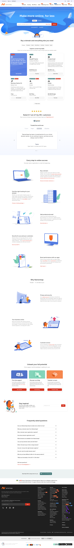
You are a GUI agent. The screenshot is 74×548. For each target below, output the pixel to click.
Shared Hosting (40, 512)
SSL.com (51, 510)
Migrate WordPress (41, 515)
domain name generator (56, 174)
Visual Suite (53, 260)
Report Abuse (64, 497)
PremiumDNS (40, 497)
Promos (23, 45)
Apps (51, 45)
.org (40, 27)
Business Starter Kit (66, 503)
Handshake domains (42, 492)
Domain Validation (53, 512)
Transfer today (55, 389)
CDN (51, 494)
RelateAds (64, 510)
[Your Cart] (65, 1)
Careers (63, 522)
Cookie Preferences (69, 532)
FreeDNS (39, 498)
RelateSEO (64, 506)
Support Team (51, 344)
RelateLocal (64, 511)
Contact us (4, 1)
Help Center (64, 4)
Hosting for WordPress (42, 503)
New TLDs (40, 491)
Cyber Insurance (54, 497)
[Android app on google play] (61, 544)
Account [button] (70, 4)
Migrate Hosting (53, 505)
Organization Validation (54, 511)
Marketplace (64, 500)
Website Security (54, 489)
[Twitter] (3, 507)
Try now (37, 73)
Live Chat (63, 495)
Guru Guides (22, 384)
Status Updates (64, 491)
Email (39, 4)
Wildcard (51, 516)
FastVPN (53, 495)
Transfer (39, 20)
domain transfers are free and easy (47, 178)
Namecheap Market (41, 494)
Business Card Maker (66, 520)
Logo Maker (45, 260)
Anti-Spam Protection (54, 500)
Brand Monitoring (66, 512)
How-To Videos (65, 493)
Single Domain (52, 515)
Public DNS (52, 499)
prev (14, 140)
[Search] (71, 1)
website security (45, 297)
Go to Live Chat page (46, 473)
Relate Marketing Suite (67, 505)
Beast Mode (48, 24)
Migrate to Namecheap (42, 509)
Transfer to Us (57, 4)
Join (63, 405)
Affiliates (63, 524)
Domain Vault (53, 492)
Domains (24, 4)
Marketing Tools (45, 4)
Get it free (55, 73)
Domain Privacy (53, 488)
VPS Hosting (40, 505)
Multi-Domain (52, 517)
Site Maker (25, 199)
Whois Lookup (40, 495)
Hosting (29, 4)
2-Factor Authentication (27, 240)
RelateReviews (65, 509)
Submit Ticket (64, 494)
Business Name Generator (66, 518)
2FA (50, 498)
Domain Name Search (42, 488)
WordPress (34, 4)
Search (54, 24)
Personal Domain (41, 493)
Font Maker (64, 516)
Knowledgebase (65, 492)
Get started (18, 97)
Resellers (51, 520)
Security (51, 4)
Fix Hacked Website (54, 491)
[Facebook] (6, 507)
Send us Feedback (65, 527)
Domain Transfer (41, 489)
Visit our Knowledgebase (23, 464)
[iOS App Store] (68, 544)
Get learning (37, 389)
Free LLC (65, 504)
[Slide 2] (37, 150)
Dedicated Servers (41, 506)
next (59, 140)
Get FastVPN (18, 73)
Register (34, 20)
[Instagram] (9, 507)
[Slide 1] (36, 150)
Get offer (37, 97)
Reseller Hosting (41, 504)
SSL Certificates (53, 509)
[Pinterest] (13, 507)
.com (32, 27)
